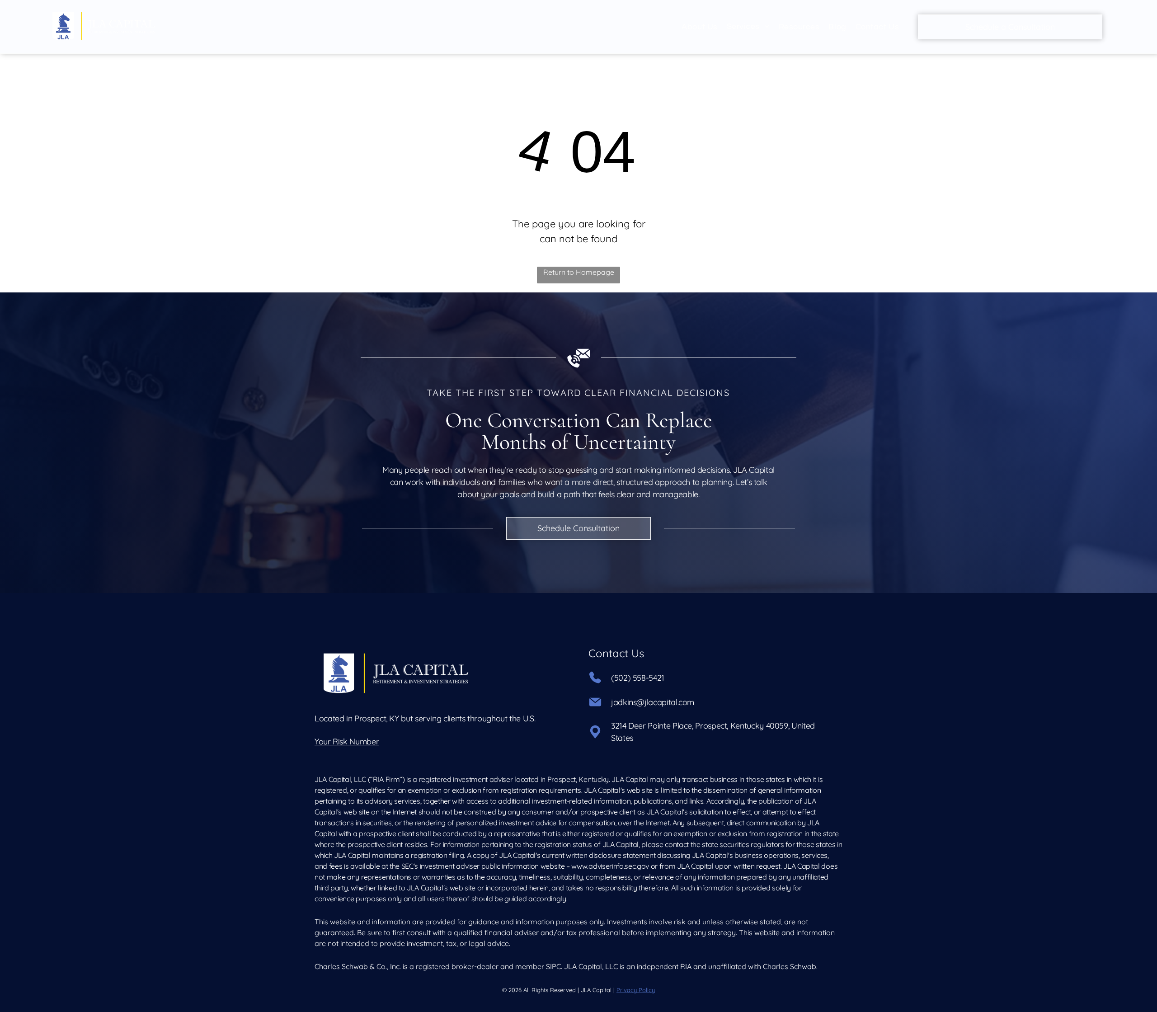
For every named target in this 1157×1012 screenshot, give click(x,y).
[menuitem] (699, 27)
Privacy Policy (635, 989)
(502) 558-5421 (637, 678)
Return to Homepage (578, 272)
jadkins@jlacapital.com (652, 702)
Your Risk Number (347, 741)
